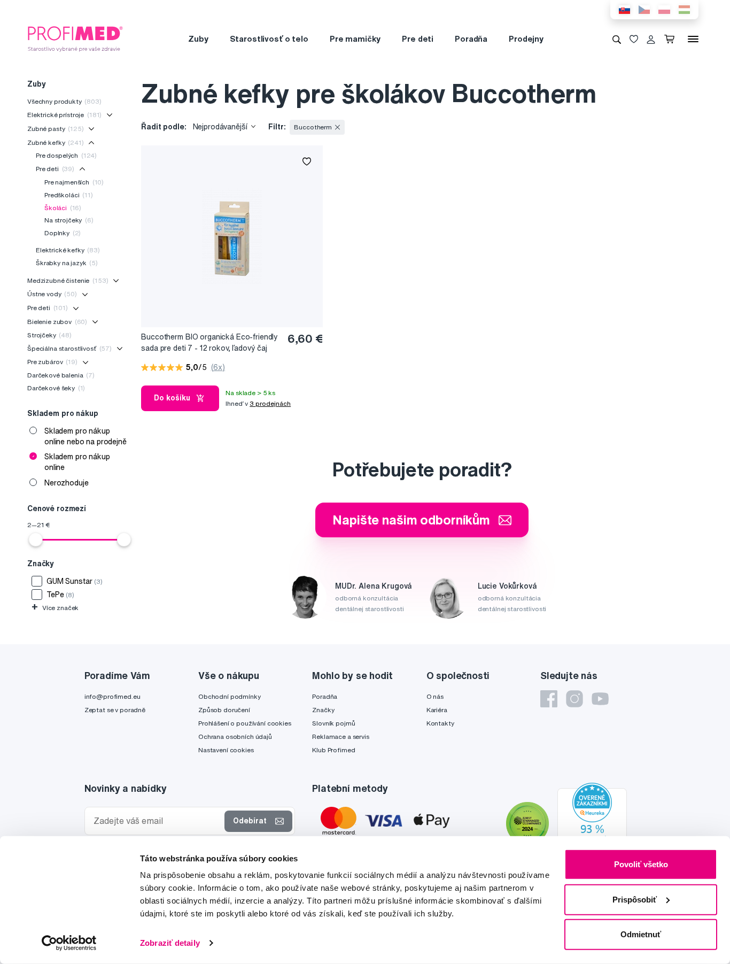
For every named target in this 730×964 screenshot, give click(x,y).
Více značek (55, 607)
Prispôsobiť (634, 899)
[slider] (36, 539)
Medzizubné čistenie (67, 280)
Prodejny (526, 39)
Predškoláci (68, 194)
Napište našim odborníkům (411, 519)
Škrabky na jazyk (67, 262)
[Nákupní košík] (671, 39)
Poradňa (471, 39)
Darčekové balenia (61, 375)
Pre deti (417, 39)
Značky (323, 709)
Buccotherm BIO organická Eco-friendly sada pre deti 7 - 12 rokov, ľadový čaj (209, 342)
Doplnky (62, 232)
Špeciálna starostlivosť (69, 348)
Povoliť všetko (641, 864)
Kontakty (440, 723)
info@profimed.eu (112, 696)
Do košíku (172, 398)
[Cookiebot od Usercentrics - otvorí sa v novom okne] (69, 943)
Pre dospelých (66, 155)
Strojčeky (49, 334)
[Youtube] (600, 698)
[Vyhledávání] (616, 39)
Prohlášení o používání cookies (244, 723)
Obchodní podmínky (229, 696)
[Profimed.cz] (75, 38)
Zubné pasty (55, 128)
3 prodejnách (270, 403)
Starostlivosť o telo (269, 39)
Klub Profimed (333, 749)
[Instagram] (574, 698)
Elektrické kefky (68, 249)
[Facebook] (548, 698)
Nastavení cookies (226, 749)
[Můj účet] (650, 39)
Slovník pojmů (333, 723)
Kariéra (436, 709)
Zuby (198, 39)
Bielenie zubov (57, 321)
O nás (435, 696)
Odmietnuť (640, 934)
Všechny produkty (64, 101)
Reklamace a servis (340, 736)
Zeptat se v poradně (114, 709)
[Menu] (693, 39)
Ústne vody (52, 293)
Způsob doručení (224, 709)
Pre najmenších (74, 182)
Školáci (62, 207)
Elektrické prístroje (64, 114)
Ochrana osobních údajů (235, 736)
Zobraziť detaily (170, 942)
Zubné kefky (55, 142)
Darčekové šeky (56, 387)
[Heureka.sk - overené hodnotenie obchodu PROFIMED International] (592, 824)
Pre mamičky (355, 39)
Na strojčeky (69, 220)
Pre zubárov (52, 361)
